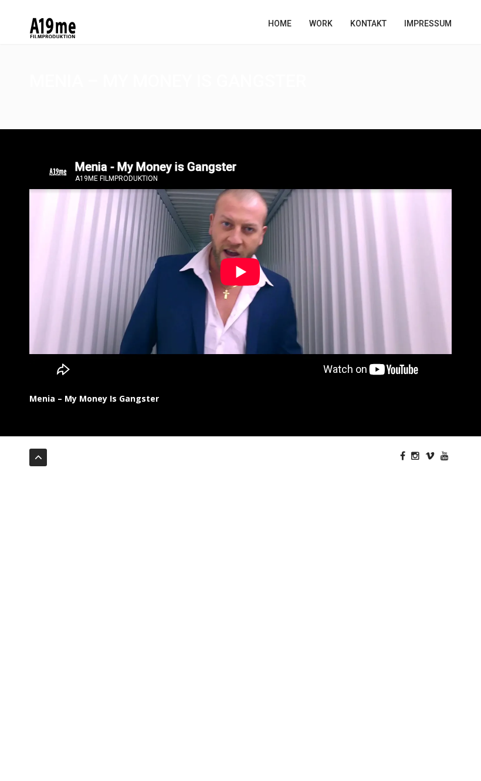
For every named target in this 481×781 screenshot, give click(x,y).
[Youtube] (445, 455)
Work (321, 23)
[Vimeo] (430, 455)
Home (280, 23)
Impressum (428, 23)
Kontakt (368, 23)
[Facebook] (402, 455)
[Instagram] (415, 455)
